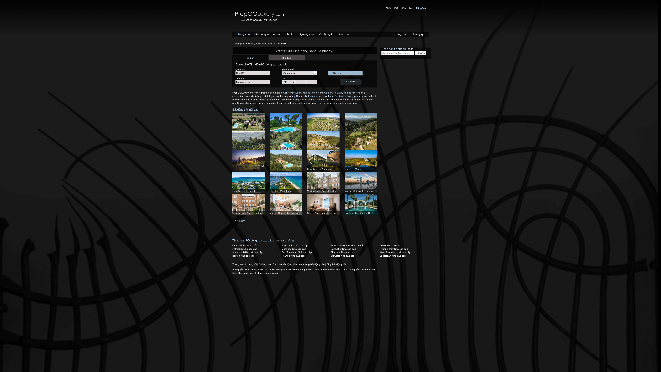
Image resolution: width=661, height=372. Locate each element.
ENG (388, 8)
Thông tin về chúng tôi (244, 264)
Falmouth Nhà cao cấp (244, 248)
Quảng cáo (307, 34)
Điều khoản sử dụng (243, 273)
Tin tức (291, 34)
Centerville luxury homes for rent (342, 92)
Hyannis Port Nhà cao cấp (394, 248)
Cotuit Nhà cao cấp (390, 245)
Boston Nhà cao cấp (243, 255)
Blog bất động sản (337, 264)
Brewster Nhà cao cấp (342, 255)
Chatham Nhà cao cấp (342, 252)
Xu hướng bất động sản (312, 264)
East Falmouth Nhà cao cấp (296, 252)
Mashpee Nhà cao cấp (293, 248)
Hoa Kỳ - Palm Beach (244, 191)
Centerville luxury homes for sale (301, 92)
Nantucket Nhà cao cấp (343, 248)
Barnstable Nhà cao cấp (294, 245)
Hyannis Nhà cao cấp (293, 255)
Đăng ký (418, 34)
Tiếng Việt (421, 8)
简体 (403, 8)
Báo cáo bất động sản (285, 264)
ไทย (411, 8)
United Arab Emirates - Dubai (323, 213)
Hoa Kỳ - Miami (353, 169)
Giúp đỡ (344, 34)
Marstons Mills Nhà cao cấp (247, 252)
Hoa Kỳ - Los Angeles (319, 169)
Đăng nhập (401, 34)
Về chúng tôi (326, 34)
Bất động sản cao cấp (268, 34)
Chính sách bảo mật (267, 273)
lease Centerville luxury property (345, 96)
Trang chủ (244, 34)
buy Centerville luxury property (308, 96)
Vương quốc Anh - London (322, 191)
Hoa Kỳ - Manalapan (281, 191)
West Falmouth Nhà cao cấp (395, 252)
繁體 (396, 8)
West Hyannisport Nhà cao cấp (347, 245)
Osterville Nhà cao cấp (244, 245)
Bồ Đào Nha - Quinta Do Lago (361, 213)
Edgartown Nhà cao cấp (393, 255)
